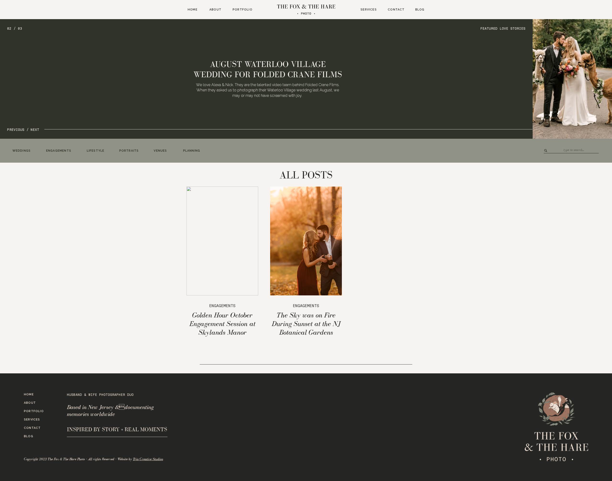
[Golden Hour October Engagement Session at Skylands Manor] (222, 241)
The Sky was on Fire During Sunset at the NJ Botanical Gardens (306, 323)
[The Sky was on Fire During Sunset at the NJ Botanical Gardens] (306, 241)
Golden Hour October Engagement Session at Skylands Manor (222, 323)
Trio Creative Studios (148, 459)
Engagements (222, 306)
